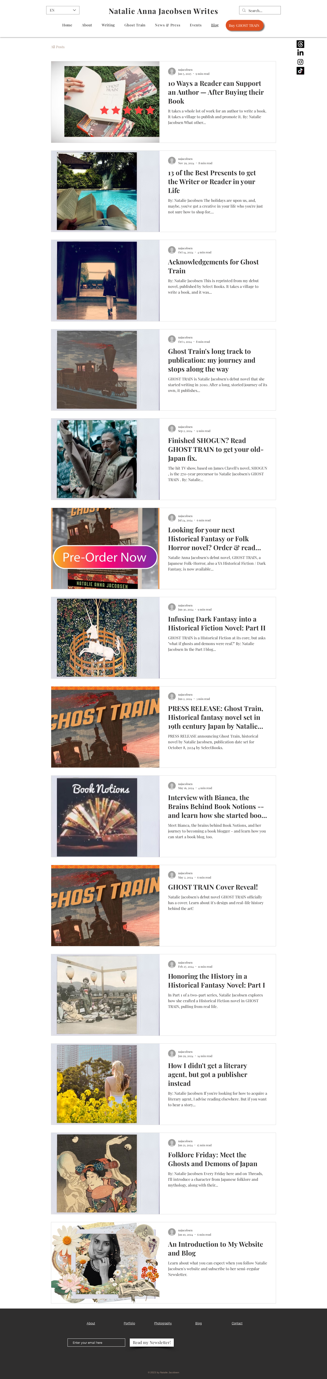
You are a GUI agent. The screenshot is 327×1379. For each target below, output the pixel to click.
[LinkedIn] (300, 53)
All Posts (58, 46)
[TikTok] (300, 71)
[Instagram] (300, 62)
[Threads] (300, 44)
